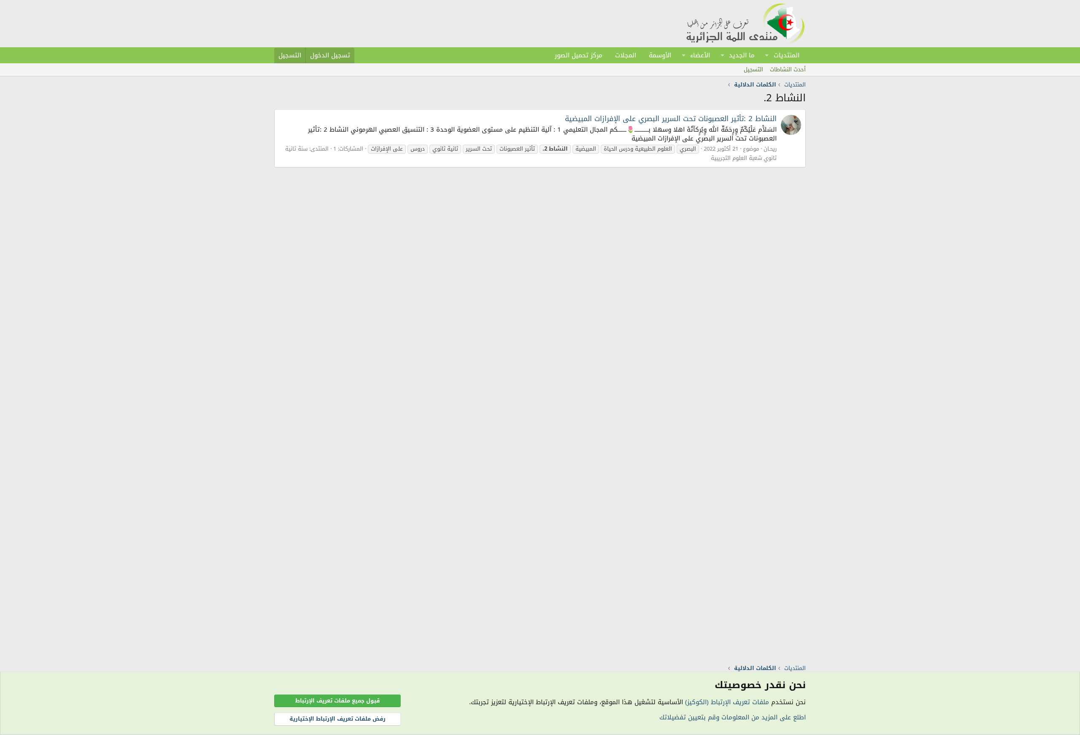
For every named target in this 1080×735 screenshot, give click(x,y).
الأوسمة (660, 55)
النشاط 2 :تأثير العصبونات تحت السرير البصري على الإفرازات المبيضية (671, 118)
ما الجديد (742, 55)
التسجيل (753, 69)
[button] (767, 55)
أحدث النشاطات (788, 69)
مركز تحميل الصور (578, 55)
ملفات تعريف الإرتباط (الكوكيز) (727, 702)
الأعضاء (700, 55)
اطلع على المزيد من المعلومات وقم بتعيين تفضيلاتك (732, 717)
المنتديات (786, 55)
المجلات (625, 55)
